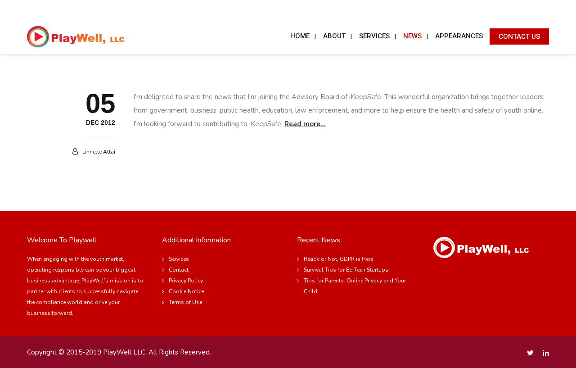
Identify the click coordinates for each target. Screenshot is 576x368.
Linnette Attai (98, 151)
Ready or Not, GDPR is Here (338, 259)
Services (179, 259)
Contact (179, 269)
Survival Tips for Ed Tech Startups (346, 269)
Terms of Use (185, 302)
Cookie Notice (186, 291)
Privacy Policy (186, 280)
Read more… (305, 123)
